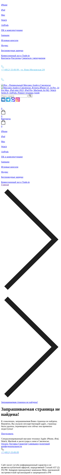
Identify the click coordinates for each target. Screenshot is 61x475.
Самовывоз (33, 444)
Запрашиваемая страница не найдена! (19, 402)
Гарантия (22, 444)
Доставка (13, 444)
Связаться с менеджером (33, 58)
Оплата (4, 444)
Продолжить (7, 433)
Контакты (6, 58)
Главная (5, 184)
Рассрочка (16, 58)
